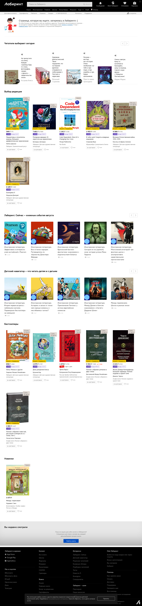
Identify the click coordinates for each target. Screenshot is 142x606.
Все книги (43, 555)
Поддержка (88, 13)
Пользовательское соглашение (119, 594)
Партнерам (77, 589)
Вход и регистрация (114, 560)
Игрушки (73, 10)
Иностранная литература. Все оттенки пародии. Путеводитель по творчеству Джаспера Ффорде (41, 252)
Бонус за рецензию (46, 589)
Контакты (78, 13)
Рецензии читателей (80, 561)
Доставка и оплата (10, 13)
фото (26, 100)
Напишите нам (112, 588)
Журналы (42, 561)
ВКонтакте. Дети (11, 576)
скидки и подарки (67, 24)
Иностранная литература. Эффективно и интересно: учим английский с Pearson (15, 249)
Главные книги (44, 586)
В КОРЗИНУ (11, 150)
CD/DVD (42, 570)
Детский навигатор (80, 558)
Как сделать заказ (114, 576)
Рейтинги (34, 13)
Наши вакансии (79, 592)
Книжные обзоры (79, 564)
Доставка (110, 582)
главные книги (23, 26)
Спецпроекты (78, 579)
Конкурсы (76, 576)
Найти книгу (71, 541)
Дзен (7, 585)
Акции (41, 583)
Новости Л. (77, 573)
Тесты (75, 570)
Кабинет (110, 566)
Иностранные (38, 10)
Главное (47, 10)
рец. (26, 98)
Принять (106, 599)
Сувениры (42, 573)
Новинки (9, 458)
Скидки (50, 13)
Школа (54, 10)
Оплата (109, 579)
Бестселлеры (11, 323)
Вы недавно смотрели (16, 527)
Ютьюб (7, 579)
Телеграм (8, 588)
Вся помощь (111, 591)
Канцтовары (63, 10)
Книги (29, 10)
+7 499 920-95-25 (61, 13)
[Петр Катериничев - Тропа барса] (70, 361)
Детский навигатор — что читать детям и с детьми (30, 271)
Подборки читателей (81, 567)
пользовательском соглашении (58, 599)
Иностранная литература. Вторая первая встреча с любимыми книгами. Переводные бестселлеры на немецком (15, 308)
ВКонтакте (9, 573)
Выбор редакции (13, 91)
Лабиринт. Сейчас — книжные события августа (29, 215)
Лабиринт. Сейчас (79, 555)
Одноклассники (11, 582)
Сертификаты (23, 13)
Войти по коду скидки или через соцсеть (119, 556)
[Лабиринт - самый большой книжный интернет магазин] (14, 3)
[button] (123, 43)
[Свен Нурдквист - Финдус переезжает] (17, 495)
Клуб (87, 10)
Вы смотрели (112, 563)
